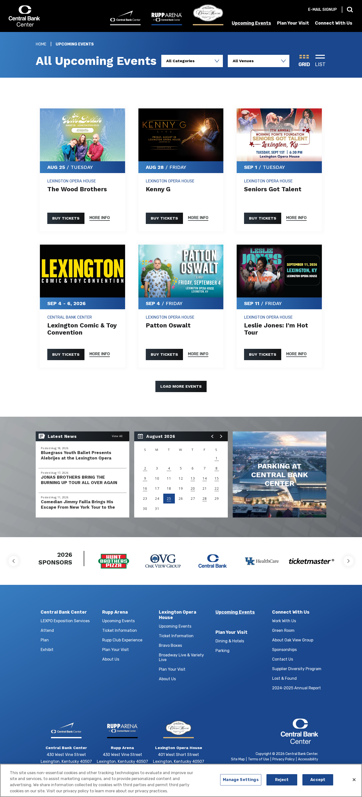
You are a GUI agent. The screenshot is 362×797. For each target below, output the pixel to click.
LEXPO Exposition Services (65, 621)
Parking (222, 650)
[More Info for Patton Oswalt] (181, 271)
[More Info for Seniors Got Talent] (279, 134)
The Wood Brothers (77, 189)
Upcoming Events (251, 23)
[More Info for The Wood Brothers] (82, 134)
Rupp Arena (115, 612)
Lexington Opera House (177, 614)
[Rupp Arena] (166, 18)
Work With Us (284, 621)
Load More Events (181, 386)
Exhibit (47, 649)
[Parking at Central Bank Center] (279, 474)
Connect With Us (333, 23)
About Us (110, 659)
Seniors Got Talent (272, 189)
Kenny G (158, 189)
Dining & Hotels (229, 641)
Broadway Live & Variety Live (181, 657)
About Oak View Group (292, 640)
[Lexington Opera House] (208, 14)
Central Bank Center (35, 16)
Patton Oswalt (168, 325)
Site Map (238, 759)
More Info (99, 218)
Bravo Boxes (170, 645)
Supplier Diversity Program (296, 668)
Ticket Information (119, 630)
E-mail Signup (322, 9)
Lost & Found (284, 678)
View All (117, 436)
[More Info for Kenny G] (181, 134)
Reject (282, 780)
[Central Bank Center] (125, 17)
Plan (45, 640)
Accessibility (308, 759)
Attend (47, 630)
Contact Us (282, 659)
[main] (181, 284)
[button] (212, 436)
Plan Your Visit (293, 23)
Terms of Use (258, 759)
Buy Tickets (66, 218)
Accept (317, 780)
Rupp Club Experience (122, 640)
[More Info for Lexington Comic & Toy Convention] (82, 271)
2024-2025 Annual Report (296, 688)
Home (41, 44)
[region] (181, 474)
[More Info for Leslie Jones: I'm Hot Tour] (279, 271)
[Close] (354, 779)
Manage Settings (240, 780)
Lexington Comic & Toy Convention (81, 329)
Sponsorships (284, 649)
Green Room (283, 630)
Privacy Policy (283, 759)
